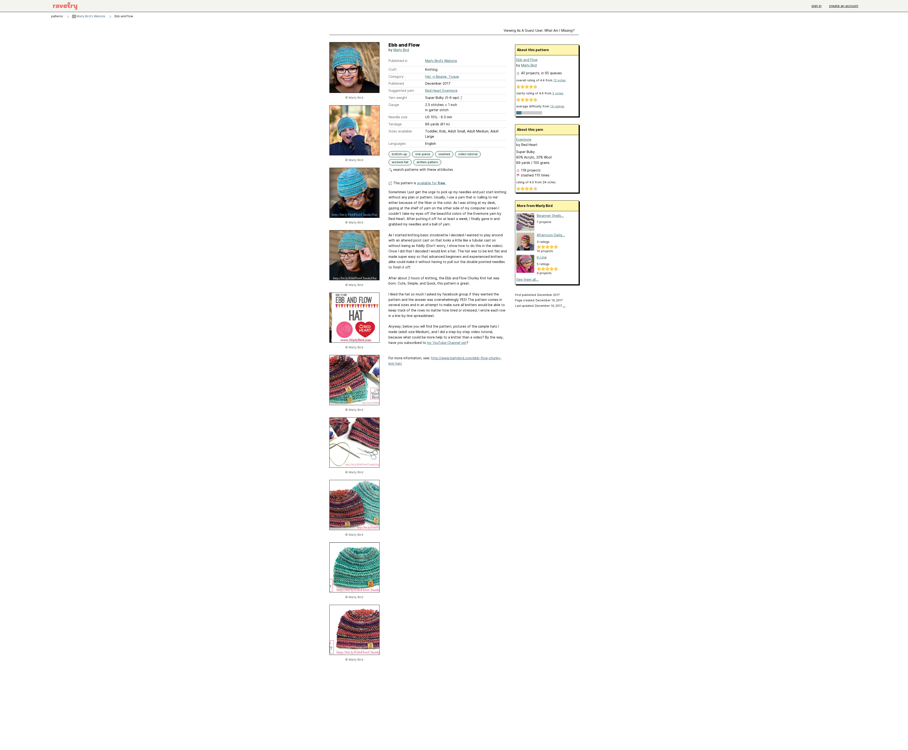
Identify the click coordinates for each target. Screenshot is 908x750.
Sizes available (400, 131)
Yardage (395, 124)
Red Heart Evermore (441, 90)
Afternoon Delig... (551, 235)
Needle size (398, 117)
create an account (843, 6)
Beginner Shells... (550, 216)
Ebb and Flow (526, 60)
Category (396, 77)
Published (396, 83)
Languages (397, 143)
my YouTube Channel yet (447, 343)
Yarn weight (398, 98)
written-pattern (427, 162)
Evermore (523, 139)
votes (559, 80)
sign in (816, 6)
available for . (431, 183)
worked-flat (400, 162)
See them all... (527, 279)
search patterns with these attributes (422, 169)
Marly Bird (401, 50)
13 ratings (557, 106)
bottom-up (399, 154)
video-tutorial (467, 154)
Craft (393, 69)
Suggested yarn (401, 90)
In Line (542, 257)
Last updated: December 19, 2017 (540, 305)
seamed (444, 154)
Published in (398, 61)
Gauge (394, 105)
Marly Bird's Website (90, 16)
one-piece (422, 154)
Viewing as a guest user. (539, 30)
